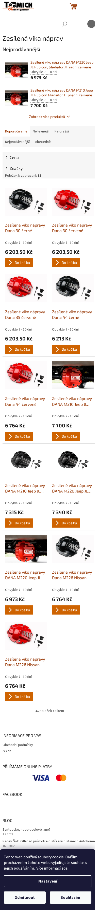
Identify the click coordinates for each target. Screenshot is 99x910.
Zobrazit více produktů (47, 116)
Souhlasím (70, 897)
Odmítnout (24, 897)
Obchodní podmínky (18, 745)
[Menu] (91, 24)
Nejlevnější (41, 131)
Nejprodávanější (17, 141)
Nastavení (47, 881)
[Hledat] (65, 24)
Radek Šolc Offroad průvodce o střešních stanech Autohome (49, 841)
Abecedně (43, 141)
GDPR (7, 751)
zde (64, 868)
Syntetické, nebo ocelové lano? (27, 829)
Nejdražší (62, 131)
